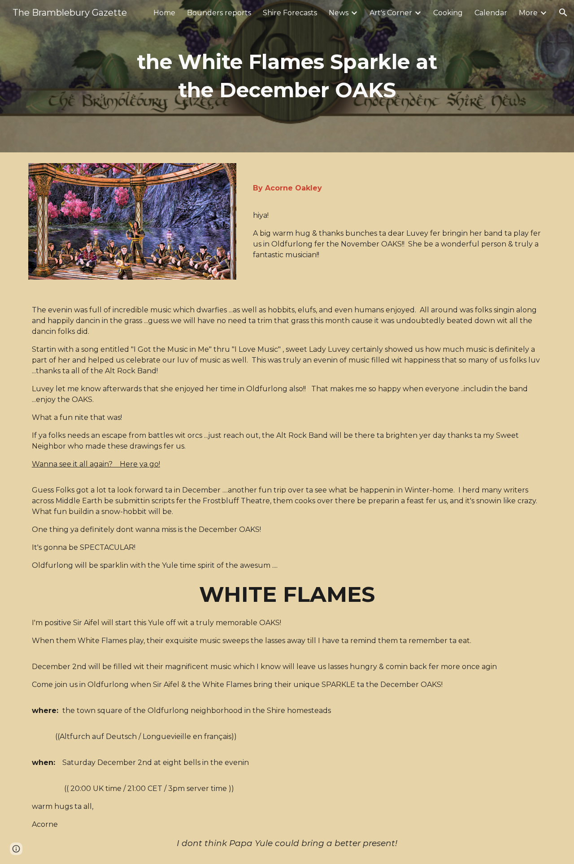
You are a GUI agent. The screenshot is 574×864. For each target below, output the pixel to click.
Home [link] (164, 13)
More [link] (528, 13)
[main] (287, 76)
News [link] (338, 13)
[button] (563, 12)
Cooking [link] (448, 13)
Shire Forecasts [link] (290, 13)
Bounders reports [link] (219, 13)
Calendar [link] (490, 13)
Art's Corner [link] (391, 13)
